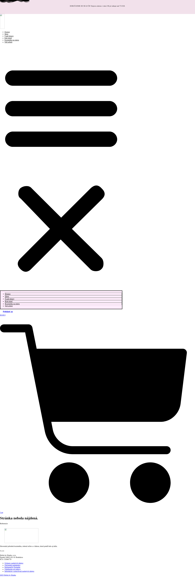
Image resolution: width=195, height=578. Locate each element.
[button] (61, 167)
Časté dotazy (9, 299)
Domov (8, 294)
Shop (7, 296)
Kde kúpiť (9, 301)
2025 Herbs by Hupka (8, 575)
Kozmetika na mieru (12, 304)
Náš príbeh (8, 42)
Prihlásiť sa (8, 312)
